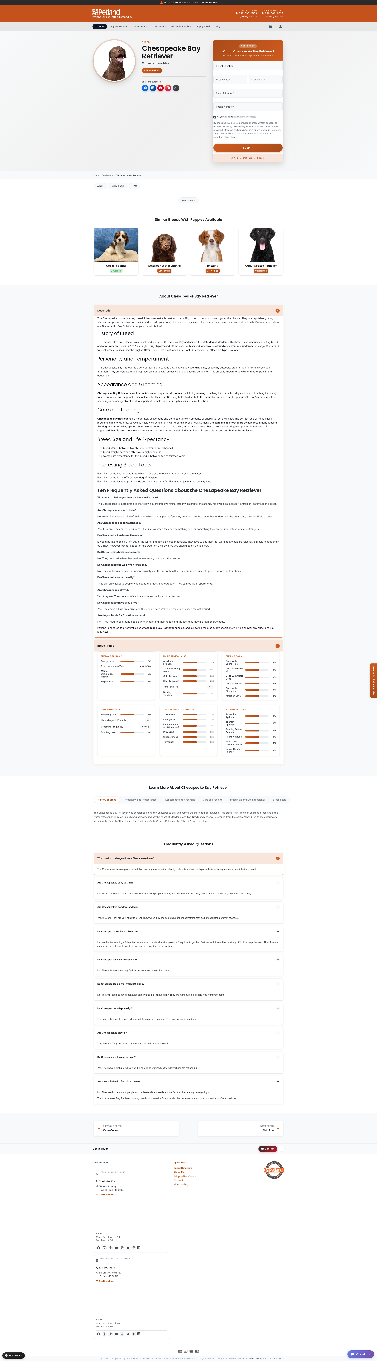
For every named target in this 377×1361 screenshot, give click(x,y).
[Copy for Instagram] (168, 88)
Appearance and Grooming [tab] (180, 799)
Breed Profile (118, 186)
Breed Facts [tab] (279, 799)
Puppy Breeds (204, 26)
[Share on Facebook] (145, 88)
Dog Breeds (107, 175)
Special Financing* (184, 1168)
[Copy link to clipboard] (176, 88)
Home (96, 175)
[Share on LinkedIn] (153, 88)
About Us (179, 1172)
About (100, 186)
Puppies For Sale (119, 26)
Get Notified (164, 270)
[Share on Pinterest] (160, 88)
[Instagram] (104, 1247)
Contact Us (180, 1180)
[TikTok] (110, 1247)
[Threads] (134, 1247)
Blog (218, 26)
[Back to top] (282, 1149)
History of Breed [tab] (107, 799)
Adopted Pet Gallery (181, 26)
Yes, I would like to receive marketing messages (237, 117)
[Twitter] (128, 1247)
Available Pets (140, 26)
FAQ (135, 186)
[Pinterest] (122, 1247)
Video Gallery (159, 26)
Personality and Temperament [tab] (140, 799)
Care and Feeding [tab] (213, 799)
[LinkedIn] (138, 1247)
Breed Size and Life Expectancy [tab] (247, 799)
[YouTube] (116, 1247)
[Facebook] (98, 1247)
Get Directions (106, 1194)
